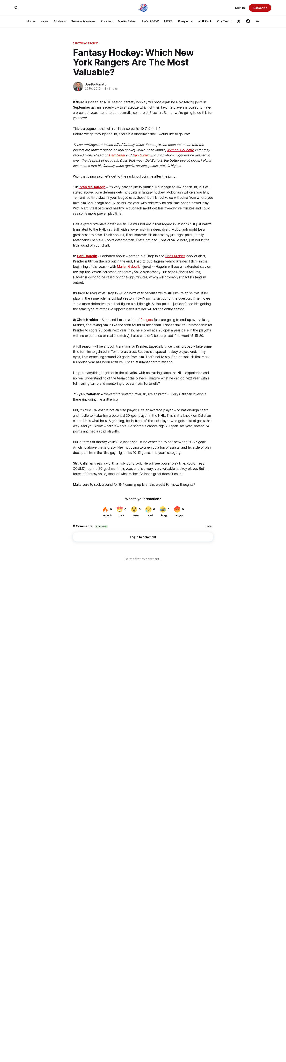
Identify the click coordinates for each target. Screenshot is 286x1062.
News (44, 21)
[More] (257, 21)
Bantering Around (85, 43)
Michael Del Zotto (180, 150)
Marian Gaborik (128, 267)
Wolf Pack (205, 21)
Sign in (240, 8)
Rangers (146, 320)
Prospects (185, 21)
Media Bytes (127, 21)
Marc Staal (116, 155)
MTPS (168, 21)
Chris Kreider (175, 256)
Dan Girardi (141, 155)
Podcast (106, 21)
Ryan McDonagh (92, 187)
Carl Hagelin (87, 256)
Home (31, 21)
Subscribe (260, 8)
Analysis (60, 21)
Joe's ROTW (150, 21)
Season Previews (83, 21)
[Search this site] (16, 8)
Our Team (224, 21)
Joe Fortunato (95, 84)
